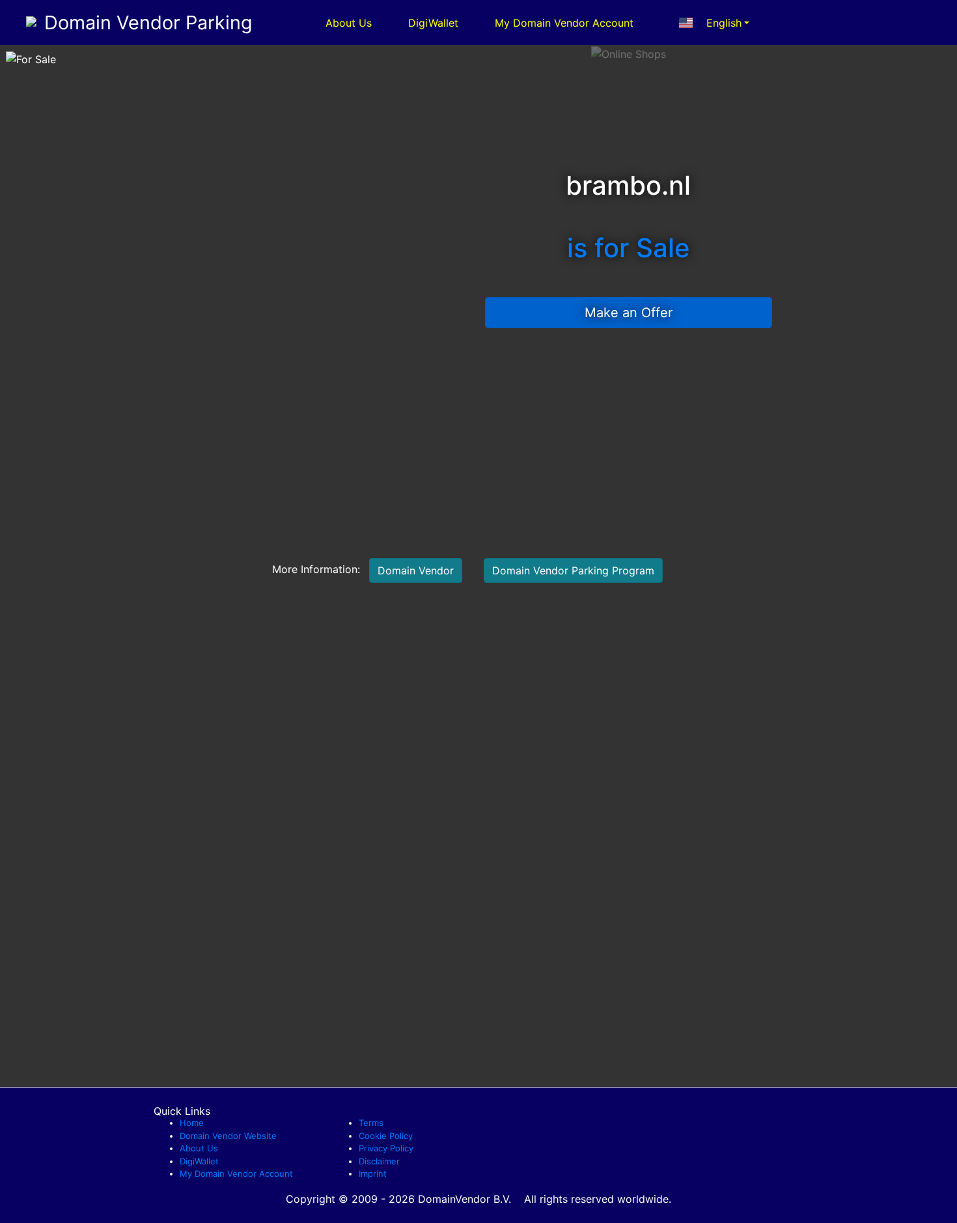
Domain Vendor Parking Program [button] (573, 570)
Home (192, 1123)
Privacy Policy (386, 1148)
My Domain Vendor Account (564, 22)
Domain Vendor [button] (416, 570)
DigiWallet (433, 22)
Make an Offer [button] (628, 312)
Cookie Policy (386, 1136)
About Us (349, 22)
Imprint (373, 1173)
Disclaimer (379, 1161)
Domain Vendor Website (228, 1136)
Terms (371, 1123)
